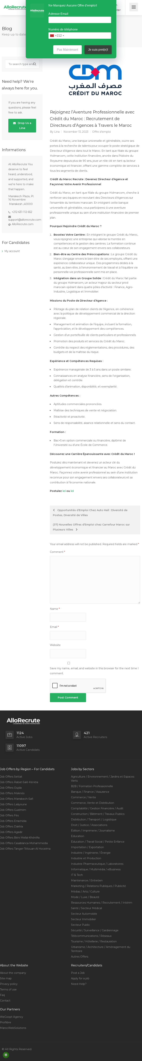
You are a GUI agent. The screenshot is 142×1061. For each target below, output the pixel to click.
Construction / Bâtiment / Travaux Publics (97, 814)
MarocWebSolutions (13, 1028)
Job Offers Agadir (11, 832)
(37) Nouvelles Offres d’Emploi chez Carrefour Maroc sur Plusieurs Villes (91, 527)
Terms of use (8, 989)
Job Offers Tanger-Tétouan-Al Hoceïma (25, 848)
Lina (57, 131)
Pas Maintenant (67, 49)
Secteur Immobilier (83, 919)
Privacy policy (9, 984)
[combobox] (57, 36)
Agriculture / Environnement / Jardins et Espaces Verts (102, 778)
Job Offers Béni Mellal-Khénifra (20, 837)
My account (12, 251)
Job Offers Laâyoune (13, 804)
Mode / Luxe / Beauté (85, 897)
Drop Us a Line (24, 125)
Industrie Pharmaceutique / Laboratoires (97, 864)
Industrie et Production (86, 858)
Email (54, 627)
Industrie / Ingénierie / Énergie (91, 852)
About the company (13, 973)
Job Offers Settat (11, 776)
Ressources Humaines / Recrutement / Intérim (101, 902)
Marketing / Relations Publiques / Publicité (98, 886)
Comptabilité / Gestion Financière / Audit (97, 808)
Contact (5, 1000)
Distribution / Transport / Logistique (93, 819)
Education (77, 836)
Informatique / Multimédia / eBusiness (96, 869)
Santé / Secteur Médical (86, 908)
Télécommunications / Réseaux (91, 936)
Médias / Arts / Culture (85, 891)
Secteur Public (80, 924)
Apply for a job (80, 978)
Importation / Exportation (87, 847)
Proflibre (5, 1022)
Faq (2, 995)
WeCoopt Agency (11, 1017)
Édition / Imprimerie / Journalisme (93, 830)
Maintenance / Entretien (87, 880)
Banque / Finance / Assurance (90, 791)
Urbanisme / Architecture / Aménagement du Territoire (100, 949)
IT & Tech (77, 875)
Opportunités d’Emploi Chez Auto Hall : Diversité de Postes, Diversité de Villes (90, 513)
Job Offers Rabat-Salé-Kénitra (19, 782)
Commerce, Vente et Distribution (92, 803)
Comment (57, 552)
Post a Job (78, 973)
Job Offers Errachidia (13, 821)
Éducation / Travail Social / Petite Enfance (97, 841)
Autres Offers (79, 956)
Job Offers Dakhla (11, 826)
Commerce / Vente (83, 797)
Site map (6, 978)
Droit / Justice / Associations (89, 825)
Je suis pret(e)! (98, 49)
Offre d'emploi (101, 131)
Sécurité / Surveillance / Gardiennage (95, 930)
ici (64, 491)
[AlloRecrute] (15, 5)
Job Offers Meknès (12, 793)
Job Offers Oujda (11, 787)
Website (55, 645)
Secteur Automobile (84, 913)
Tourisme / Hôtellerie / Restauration (94, 941)
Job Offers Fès (9, 815)
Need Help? (79, 984)
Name (55, 609)
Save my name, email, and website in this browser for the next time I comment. (94, 671)
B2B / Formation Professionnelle (92, 786)
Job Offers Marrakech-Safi (16, 798)
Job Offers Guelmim (13, 810)
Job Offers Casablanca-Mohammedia (24, 843)
